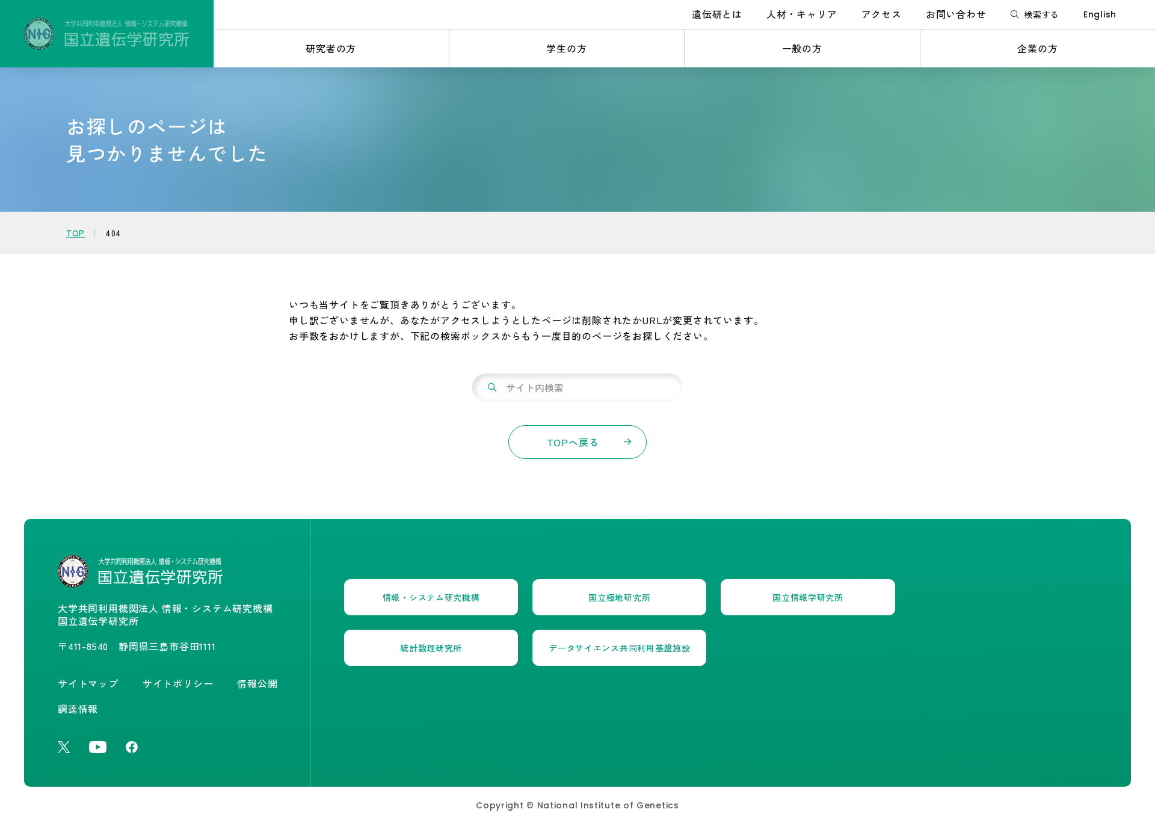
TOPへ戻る (573, 442)
